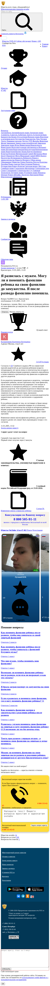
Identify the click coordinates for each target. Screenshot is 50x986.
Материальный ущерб (25, 154)
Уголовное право (31, 173)
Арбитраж (22, 135)
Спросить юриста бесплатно (12, 34)
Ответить (5, 312)
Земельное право (8, 145)
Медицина (38, 154)
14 (16, 835)
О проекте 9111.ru (8, 872)
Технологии (6, 173)
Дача (38, 139)
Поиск (29, 530)
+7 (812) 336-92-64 (9, 929)
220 (17, 837)
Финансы (41, 173)
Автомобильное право (21, 133)
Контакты (5, 876)
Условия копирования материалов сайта (22, 918)
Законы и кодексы (8, 868)
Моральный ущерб (27, 156)
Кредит (30, 152)
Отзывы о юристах (8, 856)
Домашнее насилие (14, 141)
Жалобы (36, 141)
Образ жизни (36, 160)
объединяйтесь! (23, 7)
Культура (4, 154)
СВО (40, 166)
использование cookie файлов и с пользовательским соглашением (24, 979)
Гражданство (30, 139)
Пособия (4, 164)
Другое (25, 141)
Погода (36, 162)
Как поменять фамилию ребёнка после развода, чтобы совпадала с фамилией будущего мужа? (20, 649)
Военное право (34, 137)
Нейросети (27, 158)
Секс (44, 166)
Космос (18, 152)
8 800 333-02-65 (8, 830)
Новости (18, 160)
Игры (17, 145)
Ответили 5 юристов (9, 705)
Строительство (23, 171)
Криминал (37, 152)
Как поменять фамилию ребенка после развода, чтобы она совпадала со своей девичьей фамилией (20, 635)
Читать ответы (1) (17, 312)
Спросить (21, 620)
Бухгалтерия (22, 137)
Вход (4, 38)
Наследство (6, 158)
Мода (17, 156)
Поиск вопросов (7, 864)
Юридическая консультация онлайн (15, 9)
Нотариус (26, 160)
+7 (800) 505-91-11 (8, 923)
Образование (6, 162)
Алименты (5, 135)
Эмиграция (34, 175)
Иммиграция (25, 145)
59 (12, 366)
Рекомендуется (7, 332)
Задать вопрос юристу (9, 428)
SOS (4, 45)
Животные (44, 141)
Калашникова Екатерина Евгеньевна (15, 342)
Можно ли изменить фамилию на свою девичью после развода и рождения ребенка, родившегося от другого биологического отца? (24, 755)
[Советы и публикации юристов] (3, 5)
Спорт (3, 171)
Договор (43, 139)
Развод (15, 166)
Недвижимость (17, 158)
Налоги (43, 156)
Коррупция (10, 152)
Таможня (36, 171)
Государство (20, 139)
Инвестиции (6, 147)
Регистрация (37, 530)
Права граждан (14, 164)
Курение (12, 154)
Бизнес (14, 137)
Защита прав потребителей (27, 143)
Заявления (42, 143)
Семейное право (7, 168)
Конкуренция (18, 150)
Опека (23, 162)
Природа (36, 164)
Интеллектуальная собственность (24, 147)
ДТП (30, 141)
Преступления (27, 164)
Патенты (29, 162)
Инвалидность (36, 145)
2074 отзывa (42, 362)
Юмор (41, 175)
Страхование (11, 171)
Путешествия (6, 166)
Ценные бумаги (7, 175)
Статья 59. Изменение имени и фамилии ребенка (22, 510)
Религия (21, 166)
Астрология (38, 135)
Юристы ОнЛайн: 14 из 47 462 (14, 530)
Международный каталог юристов (14, 852)
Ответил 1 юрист (8, 656)
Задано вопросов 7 (8, 268)
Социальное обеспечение (24, 168)
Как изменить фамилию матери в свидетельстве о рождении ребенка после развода (21, 712)
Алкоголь (14, 135)
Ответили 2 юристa (8, 642)
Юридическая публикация (11, 177)
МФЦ (37, 156)
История (9, 150)
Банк (45, 135)
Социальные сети (42, 168)
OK (3, 984)
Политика (43, 162)
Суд (31, 171)
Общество (16, 162)
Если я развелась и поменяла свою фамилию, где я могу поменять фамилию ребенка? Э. (24, 699)
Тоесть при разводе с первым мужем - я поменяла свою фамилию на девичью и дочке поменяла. (24, 741)
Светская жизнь (31, 166)
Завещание (11, 143)
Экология (25, 175)
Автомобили (6, 133)
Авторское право (36, 133)
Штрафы (17, 175)
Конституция (29, 150)
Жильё (4, 143)
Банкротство (6, 137)
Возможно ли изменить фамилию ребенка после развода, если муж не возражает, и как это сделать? (23, 675)
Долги (3, 141)
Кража (24, 152)
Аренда (30, 135)
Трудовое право (17, 173)
